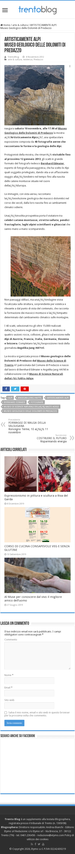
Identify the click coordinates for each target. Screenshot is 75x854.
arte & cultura (20, 25)
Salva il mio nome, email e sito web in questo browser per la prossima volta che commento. (37, 714)
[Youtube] (43, 844)
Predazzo (38, 59)
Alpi (10, 398)
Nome (8, 675)
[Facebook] (35, 844)
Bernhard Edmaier (14, 402)
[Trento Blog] (38, 9)
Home (6, 25)
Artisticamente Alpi (58, 398)
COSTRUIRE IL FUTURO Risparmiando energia (52, 438)
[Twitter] (39, 844)
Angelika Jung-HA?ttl (30, 398)
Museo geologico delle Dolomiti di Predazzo (30, 411)
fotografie (37, 402)
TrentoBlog (13, 57)
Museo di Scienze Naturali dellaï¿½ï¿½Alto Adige (31, 406)
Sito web (9, 700)
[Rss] (31, 844)
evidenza (27, 59)
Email (8, 687)
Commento (10, 639)
